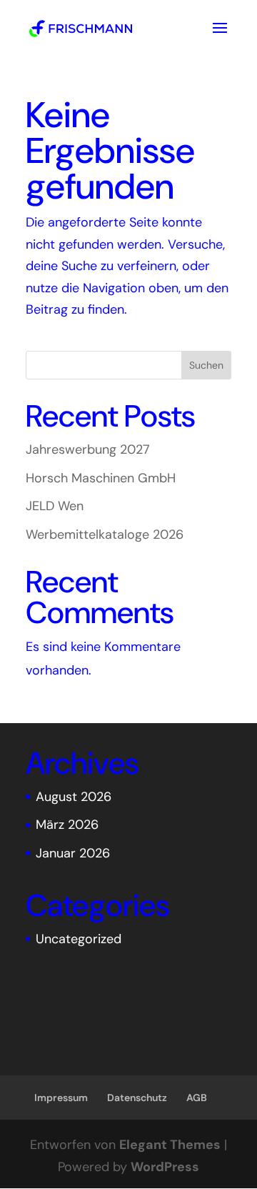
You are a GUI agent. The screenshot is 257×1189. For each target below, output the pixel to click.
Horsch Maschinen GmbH (101, 478)
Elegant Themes (170, 1144)
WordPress (165, 1166)
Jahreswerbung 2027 (88, 449)
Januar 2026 (73, 853)
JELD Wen (55, 505)
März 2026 (67, 824)
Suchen (206, 365)
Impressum (61, 1097)
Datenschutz (137, 1097)
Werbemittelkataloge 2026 (104, 534)
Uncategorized (78, 938)
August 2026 (73, 796)
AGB (196, 1097)
